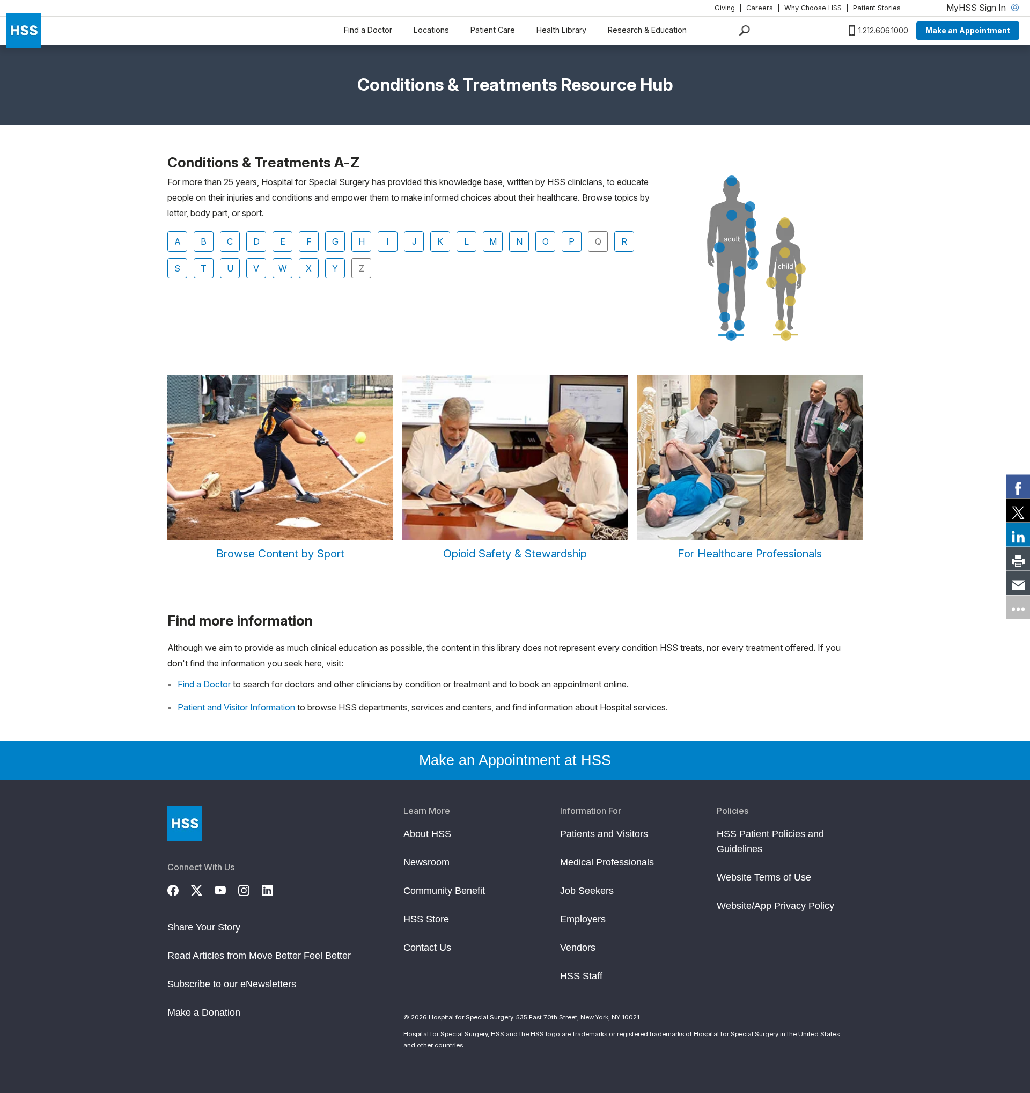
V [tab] (256, 268)
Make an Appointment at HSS (515, 760)
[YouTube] (226, 889)
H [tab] (361, 241)
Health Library (561, 29)
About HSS (427, 833)
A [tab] (177, 241)
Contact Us (427, 947)
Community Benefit (444, 890)
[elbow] (750, 236)
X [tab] (309, 268)
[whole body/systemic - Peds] (786, 335)
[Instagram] (250, 889)
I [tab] (387, 241)
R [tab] (624, 241)
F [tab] (309, 241)
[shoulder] (750, 206)
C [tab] (230, 241)
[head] (731, 180)
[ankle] (724, 317)
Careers (759, 8)
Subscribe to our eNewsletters (231, 984)
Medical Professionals (607, 862)
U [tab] (230, 268)
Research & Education (647, 29)
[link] (1018, 486)
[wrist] (753, 252)
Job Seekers (587, 890)
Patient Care (492, 29)
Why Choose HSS (813, 8)
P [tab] (572, 241)
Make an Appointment (967, 30)
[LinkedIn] (273, 889)
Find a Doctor (368, 29)
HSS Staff (581, 976)
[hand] (752, 264)
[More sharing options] (1018, 607)
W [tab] (282, 268)
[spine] (731, 215)
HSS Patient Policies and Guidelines (770, 841)
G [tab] (335, 241)
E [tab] (282, 241)
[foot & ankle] (780, 325)
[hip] (719, 247)
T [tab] (204, 268)
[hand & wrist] (771, 282)
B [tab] (204, 241)
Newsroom (426, 862)
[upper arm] (751, 223)
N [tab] (519, 241)
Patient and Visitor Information (236, 707)
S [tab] (177, 268)
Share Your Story (203, 927)
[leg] (739, 271)
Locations (431, 29)
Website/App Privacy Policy (775, 905)
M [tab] (493, 241)
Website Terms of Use (764, 877)
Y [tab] (335, 268)
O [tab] (545, 241)
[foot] (739, 325)
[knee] (723, 288)
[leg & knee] (790, 301)
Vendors (577, 947)
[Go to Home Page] (184, 823)
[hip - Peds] (791, 278)
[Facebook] (179, 889)
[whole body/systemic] (731, 335)
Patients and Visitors (604, 833)
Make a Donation (203, 1012)
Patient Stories (877, 8)
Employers (583, 919)
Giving (725, 8)
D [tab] (256, 241)
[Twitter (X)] (203, 889)
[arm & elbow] (800, 268)
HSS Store (426, 919)
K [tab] (440, 241)
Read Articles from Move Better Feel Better (259, 955)
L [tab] (466, 241)
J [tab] (414, 241)
